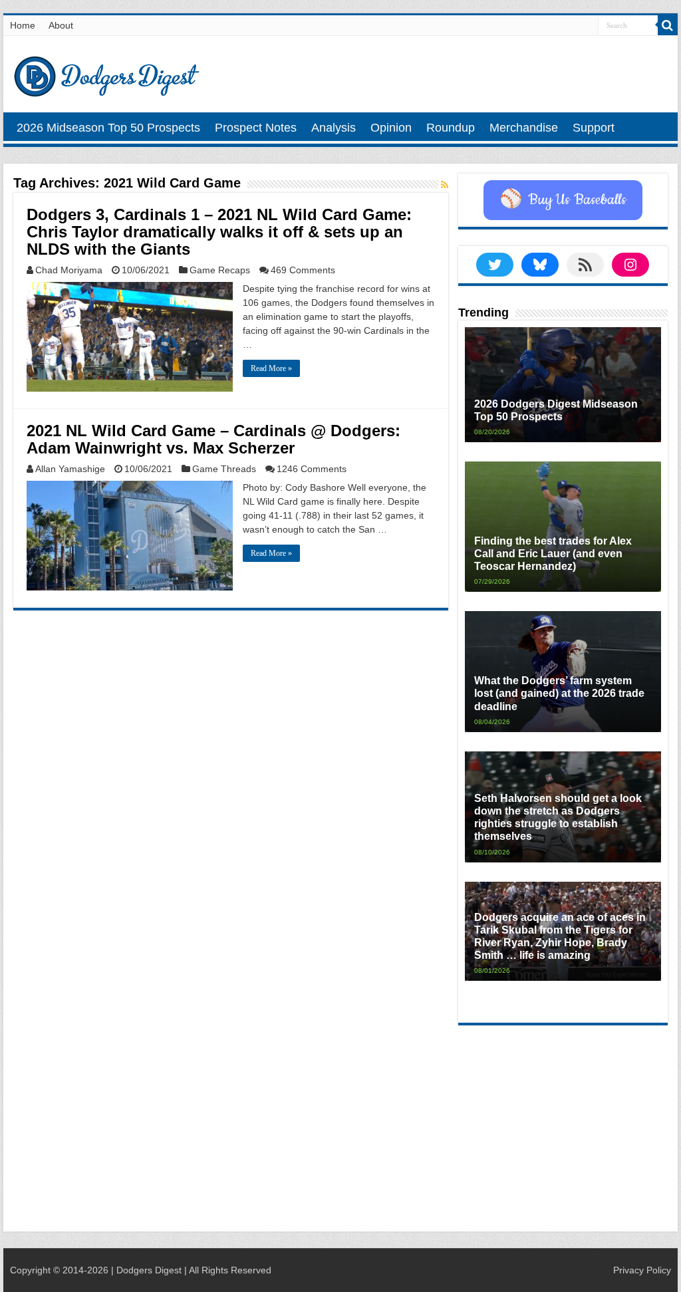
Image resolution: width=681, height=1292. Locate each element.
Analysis (333, 127)
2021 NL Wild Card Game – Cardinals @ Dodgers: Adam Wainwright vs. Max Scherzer (213, 439)
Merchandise (523, 127)
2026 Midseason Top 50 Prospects (108, 127)
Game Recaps (220, 270)
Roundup (450, 127)
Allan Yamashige (70, 468)
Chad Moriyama (68, 270)
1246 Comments (311, 468)
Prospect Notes (256, 127)
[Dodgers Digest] (106, 73)
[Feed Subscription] (444, 185)
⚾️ (562, 200)
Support (593, 127)
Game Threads (224, 468)
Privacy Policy (642, 1270)
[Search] (668, 25)
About (61, 25)
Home (22, 25)
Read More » (271, 368)
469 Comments (303, 270)
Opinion (391, 127)
